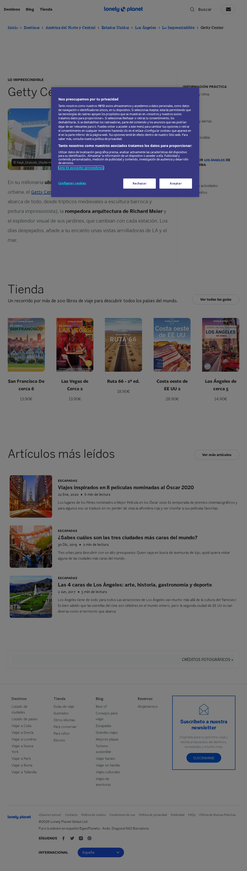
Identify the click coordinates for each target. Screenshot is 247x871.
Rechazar (140, 183)
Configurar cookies (72, 183)
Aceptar (176, 183)
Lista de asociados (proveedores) (81, 168)
